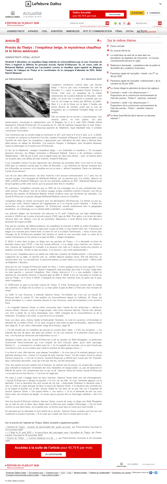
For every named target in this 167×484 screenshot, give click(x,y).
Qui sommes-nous (36, 473)
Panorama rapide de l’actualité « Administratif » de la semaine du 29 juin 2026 (135, 82)
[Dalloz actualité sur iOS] (120, 23)
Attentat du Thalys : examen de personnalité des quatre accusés (39, 427)
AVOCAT (35, 57)
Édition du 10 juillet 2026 (23, 23)
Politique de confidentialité (100, 473)
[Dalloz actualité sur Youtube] (129, 23)
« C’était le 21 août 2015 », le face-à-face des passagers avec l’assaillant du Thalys (48, 432)
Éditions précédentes (15, 25)
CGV (63, 473)
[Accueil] (26, 14)
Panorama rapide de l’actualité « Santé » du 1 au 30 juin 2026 (134, 74)
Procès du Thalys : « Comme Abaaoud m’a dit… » (32, 438)
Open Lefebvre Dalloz (50, 475)
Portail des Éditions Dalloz (16, 473)
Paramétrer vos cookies (121, 473)
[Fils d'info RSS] (124, 23)
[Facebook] (150, 473)
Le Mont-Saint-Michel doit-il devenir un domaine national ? (132, 117)
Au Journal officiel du (120, 50)
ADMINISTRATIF (13, 57)
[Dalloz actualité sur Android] (115, 23)
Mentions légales (80, 473)
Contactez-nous (52, 473)
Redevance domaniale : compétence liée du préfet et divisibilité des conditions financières (135, 66)
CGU (69, 473)
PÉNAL (26, 57)
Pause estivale (117, 46)
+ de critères (157, 26)
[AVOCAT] (147, 31)
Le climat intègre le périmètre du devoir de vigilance (134, 88)
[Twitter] (156, 473)
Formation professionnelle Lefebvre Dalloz (22, 475)
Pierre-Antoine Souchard (21, 79)
